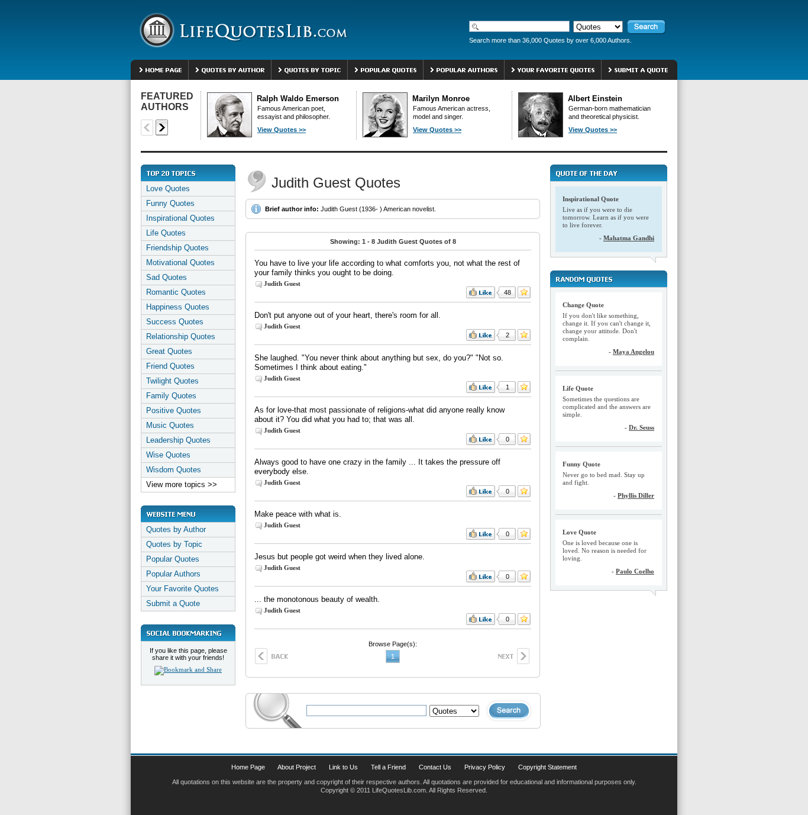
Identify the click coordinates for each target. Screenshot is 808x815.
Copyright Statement (547, 767)
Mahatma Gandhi (628, 237)
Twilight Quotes (172, 380)
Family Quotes (171, 395)
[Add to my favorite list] (524, 292)
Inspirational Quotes (180, 218)
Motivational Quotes (180, 262)
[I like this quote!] (480, 292)
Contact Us (435, 767)
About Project (296, 767)
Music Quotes (170, 425)
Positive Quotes (173, 410)
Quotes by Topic (174, 544)
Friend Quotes (170, 366)
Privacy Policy (484, 767)
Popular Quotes (172, 559)
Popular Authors (173, 573)
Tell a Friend (388, 767)
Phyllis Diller (636, 495)
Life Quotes (166, 232)
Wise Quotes (168, 454)
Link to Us (343, 767)
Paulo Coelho (635, 571)
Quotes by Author (176, 529)
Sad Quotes (166, 277)
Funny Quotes (170, 203)
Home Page (248, 767)
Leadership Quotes (178, 440)
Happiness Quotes (177, 306)
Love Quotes (168, 188)
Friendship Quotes (177, 247)
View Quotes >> (281, 129)
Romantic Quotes (176, 292)
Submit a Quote (173, 603)
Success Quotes (174, 321)
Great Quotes (169, 351)
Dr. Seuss (641, 427)
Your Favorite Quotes (182, 588)
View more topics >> (181, 484)
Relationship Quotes (180, 336)
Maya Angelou (633, 351)
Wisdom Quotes (173, 469)
